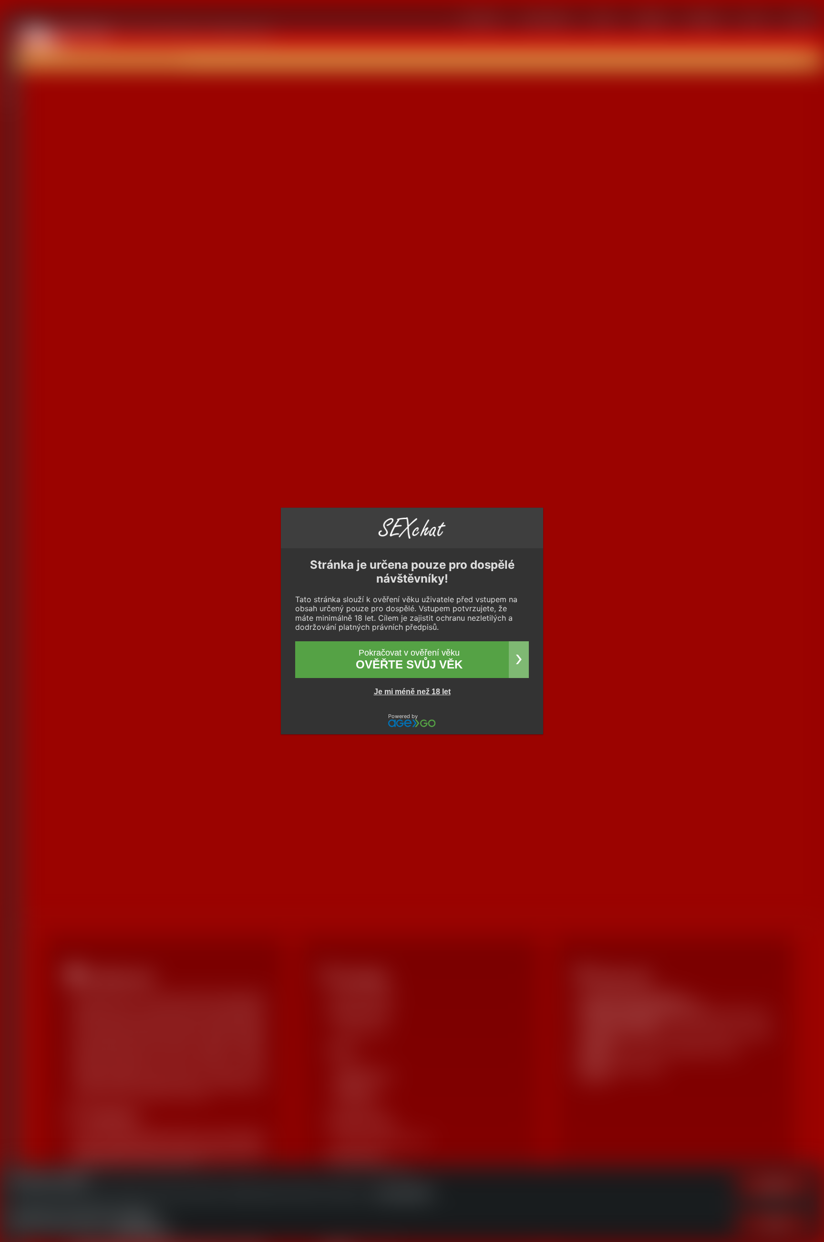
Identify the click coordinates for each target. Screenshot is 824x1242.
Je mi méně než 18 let (412, 692)
